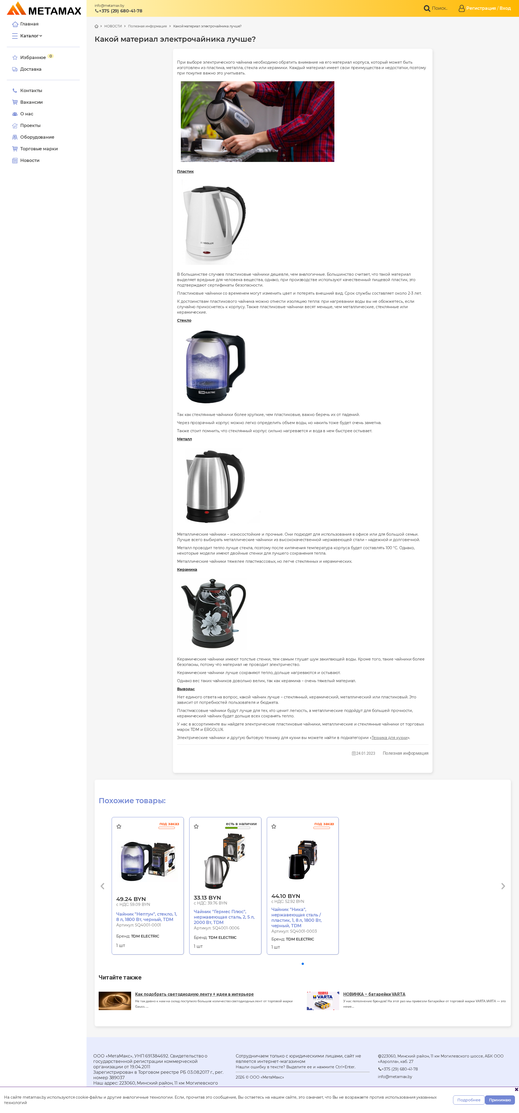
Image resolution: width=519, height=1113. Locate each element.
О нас (26, 113)
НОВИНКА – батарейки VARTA (374, 994)
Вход (505, 8)
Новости (29, 160)
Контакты (31, 90)
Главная (29, 24)
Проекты (30, 125)
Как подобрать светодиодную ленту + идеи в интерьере (194, 994)
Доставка (31, 69)
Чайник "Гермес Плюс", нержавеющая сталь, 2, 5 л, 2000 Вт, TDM (224, 917)
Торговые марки (39, 148)
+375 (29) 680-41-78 (120, 11)
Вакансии (31, 102)
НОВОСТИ (113, 26)
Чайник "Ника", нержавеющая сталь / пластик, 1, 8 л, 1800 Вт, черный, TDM (296, 917)
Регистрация (481, 8)
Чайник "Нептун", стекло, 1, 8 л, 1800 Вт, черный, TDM (146, 917)
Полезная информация (147, 26)
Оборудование (37, 137)
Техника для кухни (390, 737)
